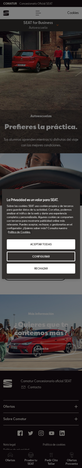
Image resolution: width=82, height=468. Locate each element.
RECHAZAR (41, 268)
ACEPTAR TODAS (41, 244)
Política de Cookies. (19, 232)
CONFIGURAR (41, 256)
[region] (41, 234)
